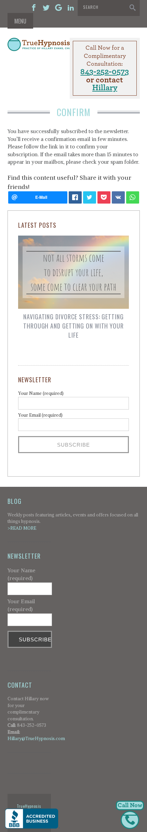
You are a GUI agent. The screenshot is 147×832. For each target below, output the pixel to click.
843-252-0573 (104, 72)
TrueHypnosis (29, 806)
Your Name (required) (41, 393)
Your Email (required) (40, 415)
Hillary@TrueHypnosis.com (36, 738)
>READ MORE (22, 528)
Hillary (104, 88)
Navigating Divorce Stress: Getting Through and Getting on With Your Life (73, 325)
